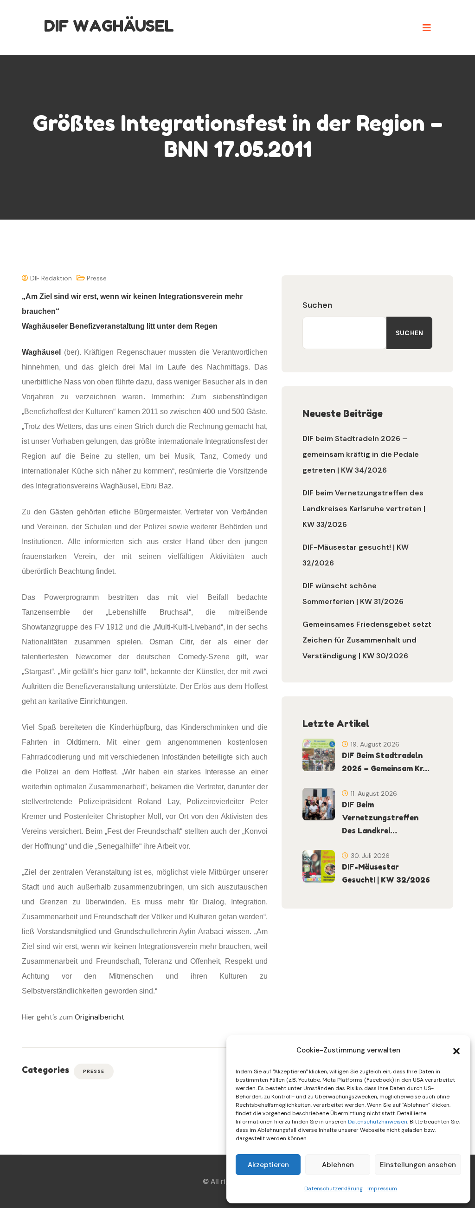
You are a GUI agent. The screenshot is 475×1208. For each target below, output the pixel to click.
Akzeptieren (268, 1164)
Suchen (317, 305)
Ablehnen (338, 1164)
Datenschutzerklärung (333, 1188)
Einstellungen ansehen (418, 1164)
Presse (97, 278)
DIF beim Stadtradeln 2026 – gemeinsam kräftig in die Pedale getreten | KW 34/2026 (360, 454)
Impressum (382, 1188)
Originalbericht (99, 1017)
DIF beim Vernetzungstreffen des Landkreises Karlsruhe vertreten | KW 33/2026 (363, 508)
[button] (456, 1050)
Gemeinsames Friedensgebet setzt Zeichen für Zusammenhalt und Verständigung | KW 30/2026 (366, 640)
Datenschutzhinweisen (377, 1121)
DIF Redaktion (50, 278)
